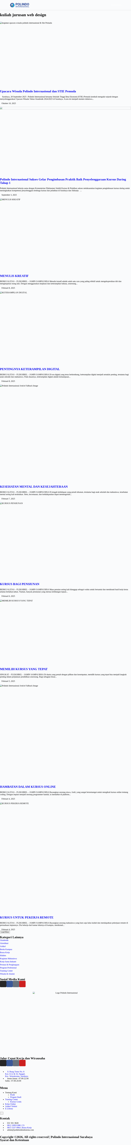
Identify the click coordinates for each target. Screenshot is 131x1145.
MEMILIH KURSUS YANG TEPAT (24, 669)
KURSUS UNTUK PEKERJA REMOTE (26, 917)
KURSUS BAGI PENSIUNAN (19, 584)
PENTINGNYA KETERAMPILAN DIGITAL (30, 369)
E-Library (9, 1109)
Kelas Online (10, 1104)
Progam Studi (15, 1097)
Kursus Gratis (15, 1102)
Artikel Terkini (11, 1106)
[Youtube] (22, 984)
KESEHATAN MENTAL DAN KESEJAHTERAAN (34, 486)
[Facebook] (9, 984)
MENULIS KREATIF (14, 276)
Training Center (11, 1099)
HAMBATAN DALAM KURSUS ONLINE (28, 786)
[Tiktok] (16, 984)
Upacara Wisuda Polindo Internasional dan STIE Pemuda (38, 91)
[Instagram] (3, 984)
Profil (12, 1095)
